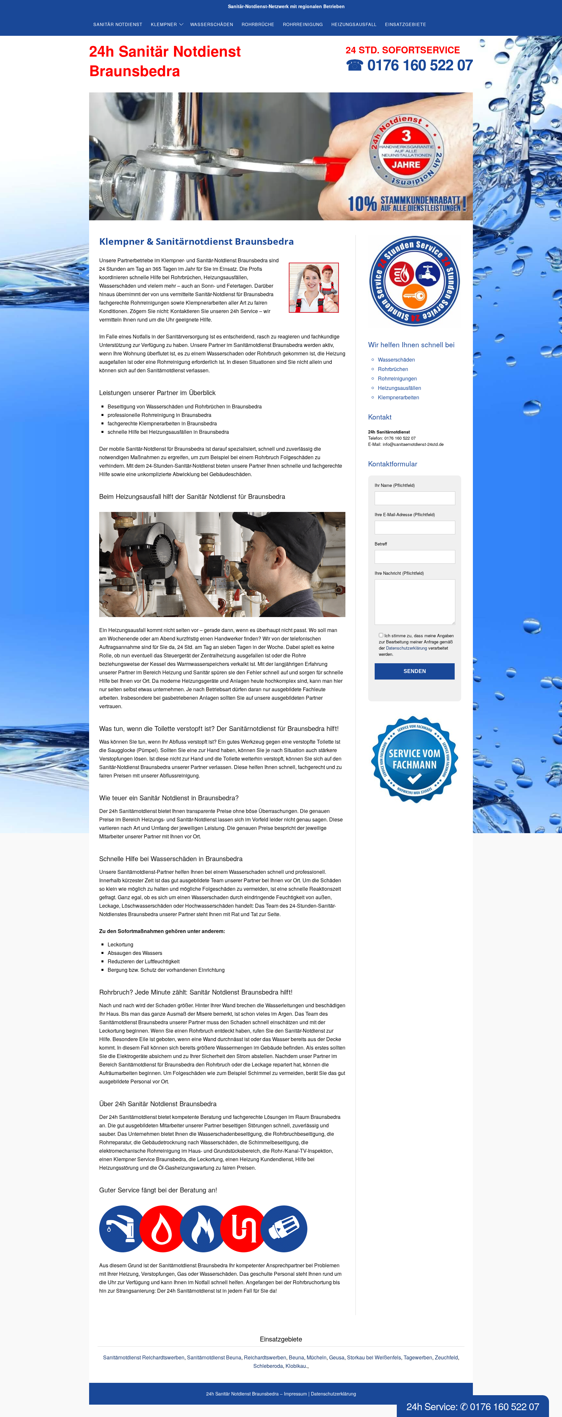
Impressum (295, 1393)
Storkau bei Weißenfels (374, 1357)
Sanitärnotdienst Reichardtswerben (143, 1357)
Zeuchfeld (446, 1357)
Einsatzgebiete (405, 24)
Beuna (296, 1357)
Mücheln (317, 1357)
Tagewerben (418, 1357)
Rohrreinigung (303, 24)
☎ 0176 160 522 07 (409, 64)
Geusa (336, 1357)
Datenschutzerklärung (406, 648)
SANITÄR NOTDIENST (117, 24)
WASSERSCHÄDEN (211, 24)
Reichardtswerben (265, 1357)
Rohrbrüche (258, 24)
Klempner (164, 24)
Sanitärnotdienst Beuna (214, 1357)
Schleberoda (268, 1365)
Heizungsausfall (354, 24)
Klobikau (296, 1365)
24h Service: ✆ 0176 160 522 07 (473, 1406)
